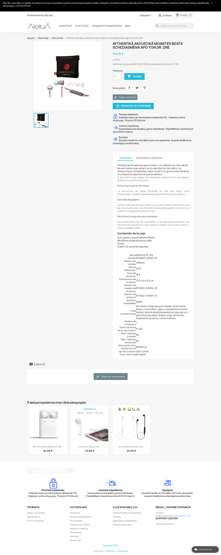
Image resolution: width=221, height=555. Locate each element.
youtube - (111, 551)
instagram (122, 551)
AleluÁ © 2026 (110, 545)
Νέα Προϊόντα (33, 516)
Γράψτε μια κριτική (127, 97)
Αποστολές (75, 512)
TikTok (70, 471)
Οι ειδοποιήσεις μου (122, 524)
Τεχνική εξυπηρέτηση (107, 26)
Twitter (37, 471)
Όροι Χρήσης (76, 520)
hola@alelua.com (181, 515)
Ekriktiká (65, 26)
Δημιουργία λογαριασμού (125, 520)
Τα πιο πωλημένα (35, 520)
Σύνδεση (117, 516)
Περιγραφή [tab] (125, 157)
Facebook (30, 471)
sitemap (74, 536)
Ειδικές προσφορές (36, 512)
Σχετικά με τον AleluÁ (80, 524)
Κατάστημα (75, 540)
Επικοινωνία (75, 532)
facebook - (99, 551)
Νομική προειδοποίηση (81, 516)
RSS (44, 471)
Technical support (165, 523)
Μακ (128, 26)
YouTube (50, 471)
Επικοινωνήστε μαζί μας (40, 15)
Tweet (137, 88)
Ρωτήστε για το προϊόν (133, 106)
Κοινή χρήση (129, 88)
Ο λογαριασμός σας (125, 507)
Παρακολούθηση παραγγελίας (127, 512)
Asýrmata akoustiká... (90, 446)
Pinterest (145, 88)
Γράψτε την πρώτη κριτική (112, 376)
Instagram (63, 471)
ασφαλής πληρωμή (79, 528)
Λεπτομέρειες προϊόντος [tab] (149, 157)
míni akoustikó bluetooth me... (47, 446)
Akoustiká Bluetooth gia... (131, 446)
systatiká (82, 26)
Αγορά (134, 76)
